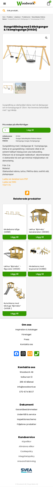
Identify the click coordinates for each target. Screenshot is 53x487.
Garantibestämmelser (26, 409)
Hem (3, 17)
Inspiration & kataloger (26, 329)
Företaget (26, 334)
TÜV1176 (6, 185)
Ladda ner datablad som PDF (15, 179)
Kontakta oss (26, 344)
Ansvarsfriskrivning (26, 461)
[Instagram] (23, 353)
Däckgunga (20, 141)
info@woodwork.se (26, 386)
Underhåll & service (26, 414)
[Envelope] (29, 353)
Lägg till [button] (14, 237)
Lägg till (30, 130)
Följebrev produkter (26, 424)
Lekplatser (17, 17)
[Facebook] (16, 353)
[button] (4, 3)
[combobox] (26, 10)
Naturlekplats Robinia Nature (31, 138)
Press (26, 339)
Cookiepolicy (26, 451)
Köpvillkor (26, 441)
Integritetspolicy (26, 456)
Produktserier (26, 17)
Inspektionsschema (26, 419)
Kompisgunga (35, 141)
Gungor (18, 138)
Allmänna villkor (26, 446)
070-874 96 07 (26, 391)
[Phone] (36, 353)
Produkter (10, 17)
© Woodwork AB (20, 484)
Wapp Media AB (32, 484)
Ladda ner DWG (9, 182)
